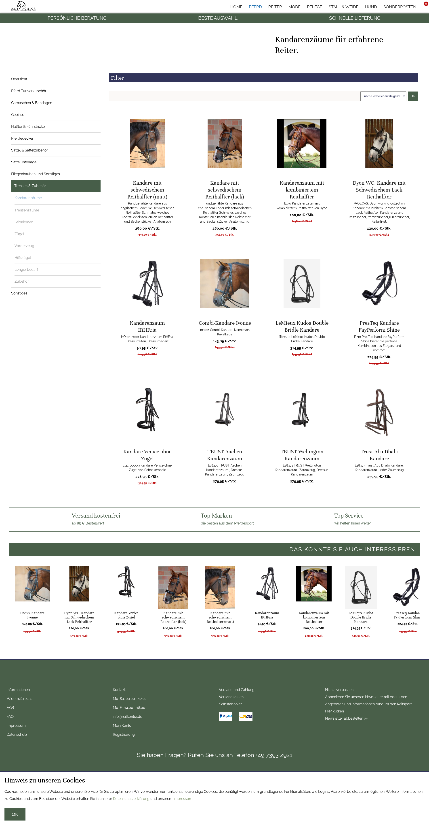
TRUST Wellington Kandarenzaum (302, 455)
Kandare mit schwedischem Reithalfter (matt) (147, 189)
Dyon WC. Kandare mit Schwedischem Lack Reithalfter (379, 189)
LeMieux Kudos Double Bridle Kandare (301, 326)
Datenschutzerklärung (131, 799)
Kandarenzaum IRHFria (147, 326)
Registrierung (124, 734)
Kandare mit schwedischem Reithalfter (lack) (224, 189)
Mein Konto (122, 725)
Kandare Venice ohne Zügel (147, 455)
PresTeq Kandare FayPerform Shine (379, 326)
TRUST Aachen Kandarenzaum (224, 455)
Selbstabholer (230, 704)
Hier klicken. (335, 711)
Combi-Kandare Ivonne (225, 323)
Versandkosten (231, 697)
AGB (10, 708)
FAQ (10, 716)
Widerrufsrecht (19, 699)
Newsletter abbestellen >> (346, 718)
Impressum (16, 725)
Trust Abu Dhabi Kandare (379, 455)
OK (413, 96)
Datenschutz (17, 734)
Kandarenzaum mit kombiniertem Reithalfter (302, 189)
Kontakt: (119, 690)
